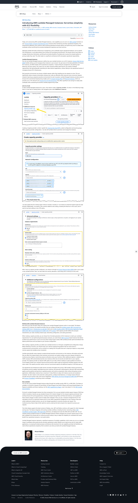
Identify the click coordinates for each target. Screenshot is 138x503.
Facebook (92, 53)
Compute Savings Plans (57, 78)
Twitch (92, 56)
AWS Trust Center (46, 470)
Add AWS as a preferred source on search (39, 29)
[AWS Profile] (122, 2)
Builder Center (74, 464)
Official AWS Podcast (94, 32)
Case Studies (92, 34)
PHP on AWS (73, 479)
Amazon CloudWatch (29, 378)
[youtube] (120, 495)
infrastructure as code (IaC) (40, 329)
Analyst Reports (45, 482)
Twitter (92, 51)
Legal (101, 485)
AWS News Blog (26, 20)
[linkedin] (113, 495)
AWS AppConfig (41, 411)
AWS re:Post (92, 36)
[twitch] (118, 495)
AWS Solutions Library (47, 473)
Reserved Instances (69, 78)
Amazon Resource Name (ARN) (66, 269)
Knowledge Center (105, 473)
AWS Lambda (73, 41)
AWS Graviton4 (65, 337)
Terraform (53, 330)
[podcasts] (123, 495)
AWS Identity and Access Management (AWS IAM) (64, 376)
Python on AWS (74, 473)
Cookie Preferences (30, 497)
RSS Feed (92, 58)
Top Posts (91, 30)
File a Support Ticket (105, 467)
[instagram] (115, 495)
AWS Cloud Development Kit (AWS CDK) (38, 330)
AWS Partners (45, 485)
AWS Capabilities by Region (54, 387)
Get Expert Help (104, 479)
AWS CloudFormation (59, 329)
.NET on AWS (74, 470)
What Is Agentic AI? (17, 470)
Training (43, 467)
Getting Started (92, 27)
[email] (125, 495)
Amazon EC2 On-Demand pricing (48, 80)
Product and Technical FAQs (48, 479)
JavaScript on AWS (75, 482)
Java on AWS (73, 476)
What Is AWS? (15, 464)
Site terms (20, 497)
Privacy (13, 497)
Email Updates (93, 60)
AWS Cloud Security (17, 476)
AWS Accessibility (104, 482)
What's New (91, 29)
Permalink (76, 27)
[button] (33, 6)
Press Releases (16, 485)
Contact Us (103, 464)
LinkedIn (92, 54)
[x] (108, 495)
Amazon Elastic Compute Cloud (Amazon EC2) (36, 43)
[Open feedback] (136, 251)
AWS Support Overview (106, 476)
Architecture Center (46, 476)
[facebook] (110, 495)
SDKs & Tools (74, 467)
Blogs (13, 482)
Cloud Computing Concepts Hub (21, 473)
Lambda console (66, 327)
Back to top (68, 488)
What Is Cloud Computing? (19, 467)
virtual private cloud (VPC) (54, 128)
